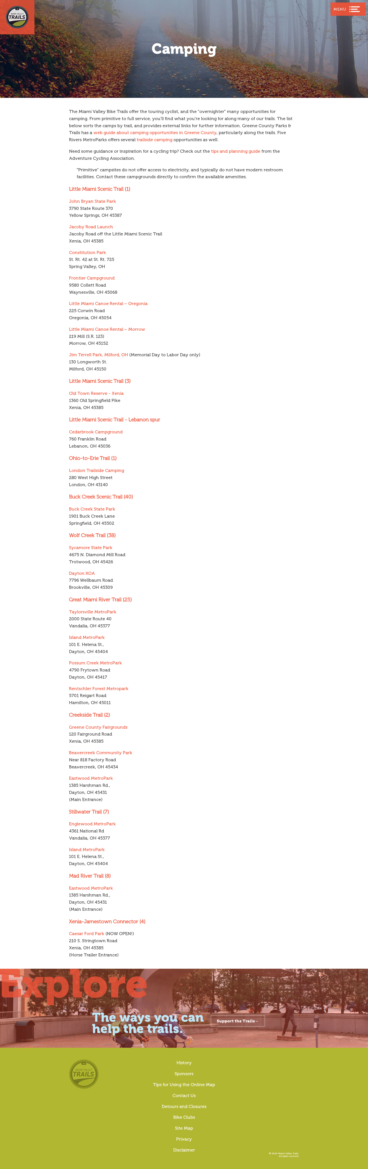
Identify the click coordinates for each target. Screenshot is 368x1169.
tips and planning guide (235, 151)
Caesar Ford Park (86, 933)
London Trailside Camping (96, 470)
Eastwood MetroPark (91, 778)
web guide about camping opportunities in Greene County (154, 132)
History (184, 1062)
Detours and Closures (184, 1106)
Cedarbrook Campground (96, 432)
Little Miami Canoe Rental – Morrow (107, 329)
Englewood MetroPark (92, 824)
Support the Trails (236, 1021)
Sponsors (184, 1073)
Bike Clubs (184, 1117)
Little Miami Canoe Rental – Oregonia (108, 303)
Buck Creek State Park (92, 509)
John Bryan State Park (92, 201)
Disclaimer (184, 1150)
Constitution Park (87, 252)
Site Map (184, 1128)
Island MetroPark (87, 637)
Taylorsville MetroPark (92, 612)
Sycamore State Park (90, 547)
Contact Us (184, 1095)
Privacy (184, 1139)
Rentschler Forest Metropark (98, 688)
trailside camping (154, 139)
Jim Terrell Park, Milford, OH (98, 354)
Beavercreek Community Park (100, 752)
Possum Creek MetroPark (95, 663)
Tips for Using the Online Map (184, 1084)
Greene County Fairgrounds (98, 727)
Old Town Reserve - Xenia (96, 393)
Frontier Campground (92, 278)
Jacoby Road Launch (91, 226)
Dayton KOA (82, 573)
